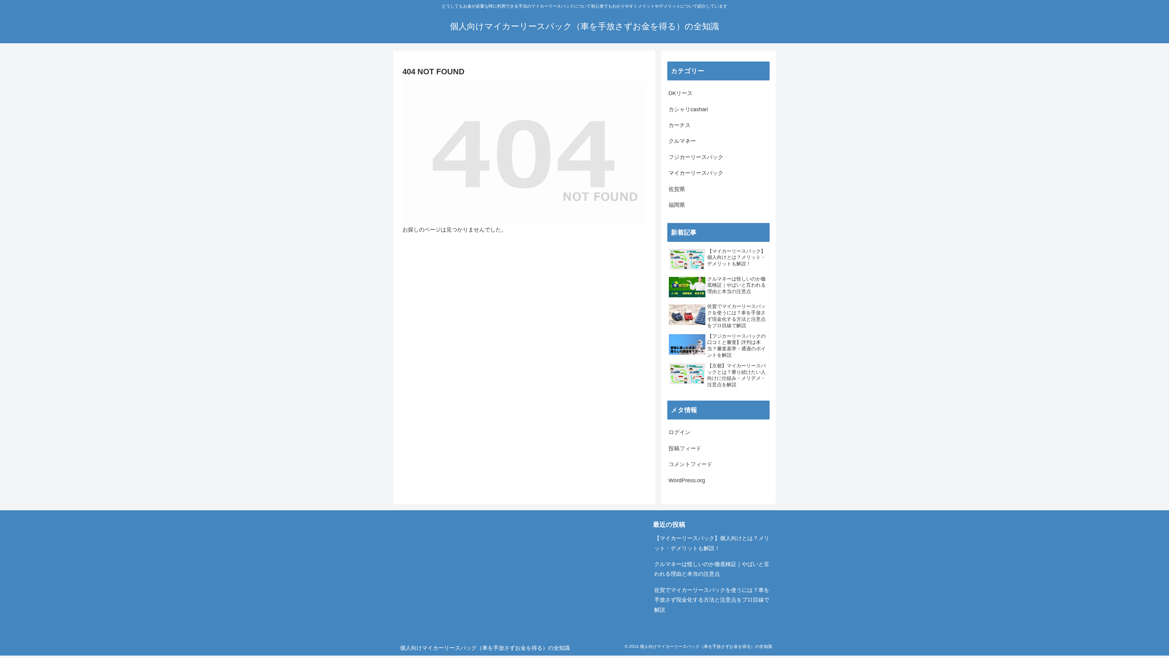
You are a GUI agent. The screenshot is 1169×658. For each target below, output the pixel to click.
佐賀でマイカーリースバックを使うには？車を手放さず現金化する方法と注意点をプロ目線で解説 (711, 600)
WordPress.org (687, 480)
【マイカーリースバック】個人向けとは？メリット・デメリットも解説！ (711, 543)
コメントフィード (690, 464)
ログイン (679, 432)
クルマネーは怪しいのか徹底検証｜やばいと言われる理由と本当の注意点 (711, 569)
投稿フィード (685, 448)
